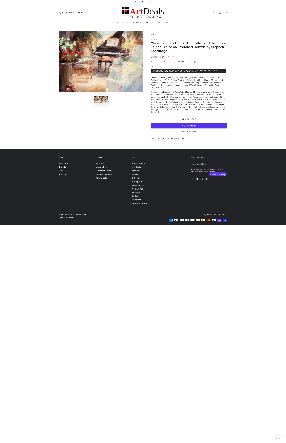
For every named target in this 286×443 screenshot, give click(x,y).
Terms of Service (104, 174)
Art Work (63, 174)
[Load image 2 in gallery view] (104, 99)
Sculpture (136, 192)
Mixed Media (138, 185)
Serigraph (136, 199)
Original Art (137, 189)
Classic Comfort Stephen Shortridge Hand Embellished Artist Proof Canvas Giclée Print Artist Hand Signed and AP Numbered (185, 71)
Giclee (135, 174)
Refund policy (102, 178)
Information (101, 167)
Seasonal (100, 163)
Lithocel (136, 178)
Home (153, 35)
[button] (214, 12)
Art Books (136, 167)
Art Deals (154, 39)
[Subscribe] (225, 164)
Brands (62, 167)
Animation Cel (138, 163)
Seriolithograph (139, 203)
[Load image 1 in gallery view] (97, 99)
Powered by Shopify (66, 218)
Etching (135, 170)
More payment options (189, 131)
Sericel (135, 196)
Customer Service (104, 170)
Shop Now (63, 163)
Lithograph (137, 181)
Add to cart (189, 119)
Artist (61, 170)
